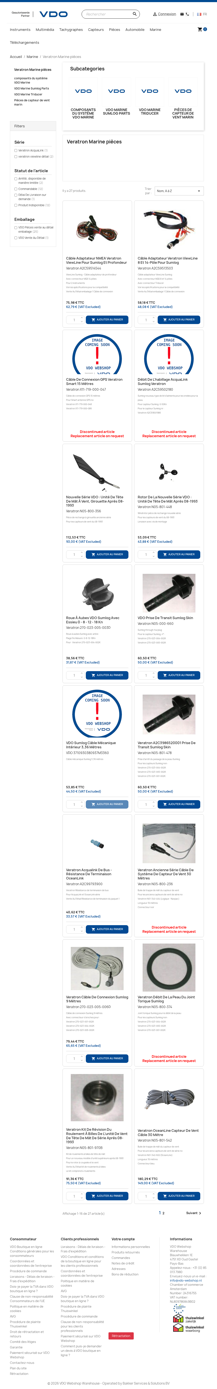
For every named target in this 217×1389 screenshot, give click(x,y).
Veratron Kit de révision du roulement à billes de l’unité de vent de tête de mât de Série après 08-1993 (97, 1135)
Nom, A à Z (179, 191)
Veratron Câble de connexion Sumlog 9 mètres (97, 999)
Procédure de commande (28, 1271)
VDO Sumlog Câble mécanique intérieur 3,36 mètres (91, 745)
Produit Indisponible (34, 205)
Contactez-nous (22, 1363)
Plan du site (18, 1368)
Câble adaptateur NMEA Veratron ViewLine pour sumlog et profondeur (96, 260)
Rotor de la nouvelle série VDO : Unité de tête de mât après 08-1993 (168, 499)
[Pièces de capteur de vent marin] (183, 91)
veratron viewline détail (36, 156)
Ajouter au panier (107, 320)
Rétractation (19, 1374)
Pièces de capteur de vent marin (32, 102)
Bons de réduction (125, 1274)
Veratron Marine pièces (32, 69)
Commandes (121, 1258)
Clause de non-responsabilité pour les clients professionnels (82, 1326)
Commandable (30, 189)
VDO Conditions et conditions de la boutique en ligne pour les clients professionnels (82, 1261)
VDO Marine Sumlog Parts (31, 88)
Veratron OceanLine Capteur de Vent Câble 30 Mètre (168, 1132)
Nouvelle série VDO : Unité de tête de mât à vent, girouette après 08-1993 (95, 501)
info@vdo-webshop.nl (186, 1280)
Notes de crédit (123, 1263)
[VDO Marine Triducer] (149, 91)
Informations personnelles (131, 1247)
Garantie (16, 1347)
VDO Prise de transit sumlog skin (165, 618)
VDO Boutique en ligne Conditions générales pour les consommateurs (32, 1251)
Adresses (119, 1269)
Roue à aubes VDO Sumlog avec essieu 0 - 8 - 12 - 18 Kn (92, 620)
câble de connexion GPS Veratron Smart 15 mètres (94, 381)
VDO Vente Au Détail (33, 238)
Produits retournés (126, 1252)
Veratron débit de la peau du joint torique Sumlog (166, 999)
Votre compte (123, 1239)
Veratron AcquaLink (33, 150)
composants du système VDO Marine (30, 80)
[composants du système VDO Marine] (83, 91)
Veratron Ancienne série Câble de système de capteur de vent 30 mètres (166, 874)
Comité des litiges (23, 1342)
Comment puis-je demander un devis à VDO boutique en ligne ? (81, 1350)
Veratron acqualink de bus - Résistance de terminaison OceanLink (89, 874)
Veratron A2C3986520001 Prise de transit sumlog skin (167, 745)
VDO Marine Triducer (28, 94)
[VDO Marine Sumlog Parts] (116, 91)
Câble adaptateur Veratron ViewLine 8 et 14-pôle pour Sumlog (168, 260)
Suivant (194, 1213)
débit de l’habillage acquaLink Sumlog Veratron (163, 381)
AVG (13, 1316)
